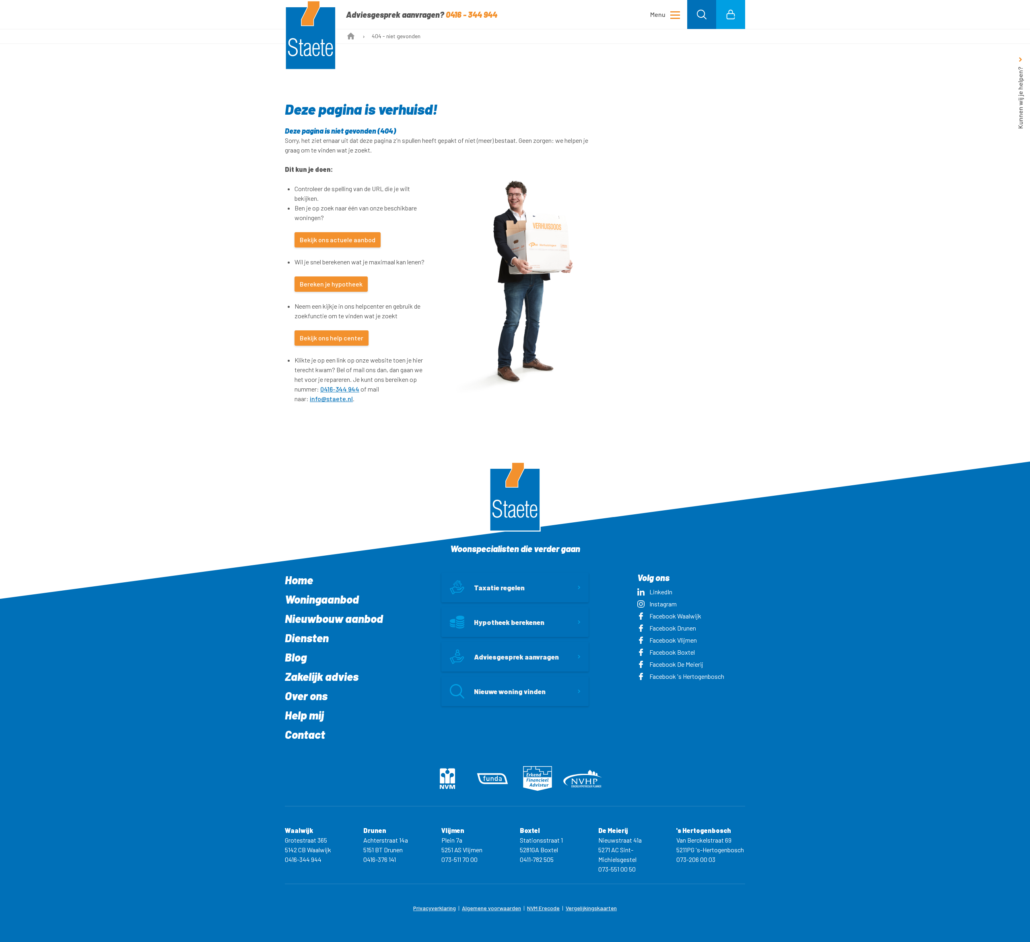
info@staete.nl (331, 398)
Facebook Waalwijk (675, 616)
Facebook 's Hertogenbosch (686, 676)
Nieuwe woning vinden (510, 691)
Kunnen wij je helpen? (1020, 98)
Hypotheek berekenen (509, 622)
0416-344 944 (339, 389)
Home (299, 580)
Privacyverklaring (434, 908)
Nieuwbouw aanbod (334, 618)
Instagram (663, 604)
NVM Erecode (543, 908)
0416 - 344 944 (471, 14)
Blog (296, 657)
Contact (305, 734)
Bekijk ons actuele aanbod (337, 239)
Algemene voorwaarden (491, 908)
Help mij (304, 715)
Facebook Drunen (672, 628)
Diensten (307, 638)
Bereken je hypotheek (331, 284)
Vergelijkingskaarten (591, 908)
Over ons (306, 696)
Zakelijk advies (321, 676)
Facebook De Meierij (676, 664)
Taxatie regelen (499, 587)
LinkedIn (660, 592)
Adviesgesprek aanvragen (516, 657)
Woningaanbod (322, 599)
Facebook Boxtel (672, 652)
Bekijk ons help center (331, 338)
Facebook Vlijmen (673, 640)
